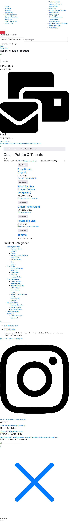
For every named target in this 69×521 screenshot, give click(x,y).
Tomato (22, 234)
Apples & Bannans (55, 4)
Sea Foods (8, 19)
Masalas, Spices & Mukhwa (58, 23)
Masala (13, 253)
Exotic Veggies (16, 281)
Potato (13, 296)
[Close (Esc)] (6, 518)
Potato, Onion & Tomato (57, 10)
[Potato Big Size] (24, 212)
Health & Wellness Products (17, 437)
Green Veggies (54, 12)
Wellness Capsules (17, 305)
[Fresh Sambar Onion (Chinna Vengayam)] (27, 178)
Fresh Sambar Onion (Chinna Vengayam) (26, 189)
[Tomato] (28, 226)
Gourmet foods (15, 143)
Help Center (18, 425)
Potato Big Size (27, 220)
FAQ (23, 425)
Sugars (13, 264)
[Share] (4, 518)
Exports (7, 10)
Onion (13, 292)
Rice (12, 262)
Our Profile (24, 143)
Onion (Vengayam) (29, 206)
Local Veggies (15, 290)
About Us (8, 8)
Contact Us (9, 23)
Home (7, 6)
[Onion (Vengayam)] (28, 198)
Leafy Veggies (54, 15)
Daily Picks (14, 270)
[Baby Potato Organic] (27, 161)
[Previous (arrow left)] (0, 520)
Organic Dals (53, 19)
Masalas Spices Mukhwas (19, 255)
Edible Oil (14, 251)
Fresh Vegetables (11, 15)
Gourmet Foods (12, 303)
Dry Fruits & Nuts (55, 25)
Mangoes (52, 8)
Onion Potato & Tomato (19, 294)
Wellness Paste (16, 307)
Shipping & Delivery (6, 431)
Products (7, 143)
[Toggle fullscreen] (2, 518)
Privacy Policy (18, 431)
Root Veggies (15, 298)
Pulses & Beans (54, 21)
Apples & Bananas (17, 268)
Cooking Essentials (11, 17)
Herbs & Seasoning (55, 17)
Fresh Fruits (9, 12)
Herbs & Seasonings (17, 285)
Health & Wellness (11, 21)
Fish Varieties (53, 28)
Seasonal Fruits (54, 2)
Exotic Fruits (53, 6)
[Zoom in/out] (0, 518)
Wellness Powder (16, 309)
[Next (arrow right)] (2, 520)
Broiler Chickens (16, 316)
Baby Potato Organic (25, 171)
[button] (8, 44)
